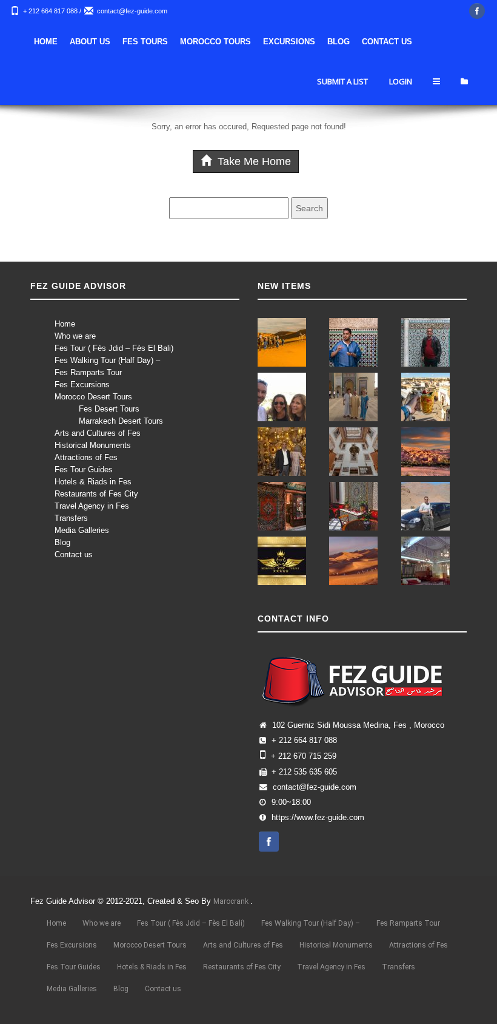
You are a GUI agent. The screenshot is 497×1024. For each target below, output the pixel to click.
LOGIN (400, 81)
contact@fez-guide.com (132, 11)
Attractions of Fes (86, 457)
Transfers (71, 518)
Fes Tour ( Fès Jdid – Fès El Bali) (114, 348)
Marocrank (231, 901)
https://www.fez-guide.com (318, 817)
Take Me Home (253, 161)
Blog (338, 41)
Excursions (289, 41)
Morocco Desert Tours (93, 396)
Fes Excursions (82, 384)
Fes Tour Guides (84, 469)
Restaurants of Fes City (96, 493)
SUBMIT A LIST (342, 81)
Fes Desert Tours (109, 408)
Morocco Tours (215, 41)
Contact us (74, 554)
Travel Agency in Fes (92, 505)
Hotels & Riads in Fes (93, 481)
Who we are (75, 336)
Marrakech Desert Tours (121, 421)
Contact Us (387, 41)
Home (46, 41)
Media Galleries (82, 530)
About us (90, 41)
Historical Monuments (93, 445)
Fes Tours (145, 41)
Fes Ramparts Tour (88, 372)
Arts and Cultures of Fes (98, 433)
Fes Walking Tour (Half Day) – (107, 360)
